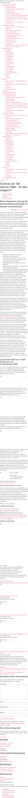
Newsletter (3, 780)
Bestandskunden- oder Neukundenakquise (16, 45)
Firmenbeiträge (9, 56)
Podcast (7, 64)
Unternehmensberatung (9, 5)
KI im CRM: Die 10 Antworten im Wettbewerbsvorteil (13, 634)
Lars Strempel (3, 756)
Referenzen (8, 87)
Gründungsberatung (10, 7)
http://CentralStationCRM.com (8, 482)
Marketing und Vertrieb (9, 25)
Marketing (8, 61)
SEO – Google (9, 69)
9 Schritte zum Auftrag (6, 769)
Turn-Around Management (16, 517)
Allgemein (7, 50)
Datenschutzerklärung (8, 790)
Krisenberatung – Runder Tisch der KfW (15, 17)
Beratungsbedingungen (6, 761)
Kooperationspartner (10, 89)
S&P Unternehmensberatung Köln (8, 509)
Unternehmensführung (11, 72)
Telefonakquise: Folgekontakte (13, 35)
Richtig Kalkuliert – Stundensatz (8, 767)
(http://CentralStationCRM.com (8, 317)
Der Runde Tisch (9, 68)
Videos (7, 76)
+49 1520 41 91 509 (5, 744)
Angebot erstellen (10, 40)
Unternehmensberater (5, 510)
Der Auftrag (8, 43)
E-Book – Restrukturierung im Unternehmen (16, 15)
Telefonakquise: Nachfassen (12, 38)
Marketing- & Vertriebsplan (12, 46)
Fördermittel (8, 58)
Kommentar (3, 684)
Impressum (5, 789)
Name (2, 701)
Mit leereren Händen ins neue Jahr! (9, 596)
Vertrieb (7, 74)
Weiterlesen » (3, 601)
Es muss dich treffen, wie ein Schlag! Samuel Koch (13, 615)
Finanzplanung (9, 54)
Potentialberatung (10, 12)
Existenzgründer (9, 53)
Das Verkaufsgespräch (11, 36)
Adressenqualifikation (11, 32)
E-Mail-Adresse (4, 707)
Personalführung (9, 63)
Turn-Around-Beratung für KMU (13, 14)
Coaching (7, 77)
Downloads (5, 90)
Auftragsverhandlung (10, 41)
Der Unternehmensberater (9, 4)
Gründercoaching (21, 515)
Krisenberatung (9, 59)
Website (2, 712)
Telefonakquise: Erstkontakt (12, 33)
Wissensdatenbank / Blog (6, 779)
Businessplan (8, 51)
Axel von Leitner (24, 209)
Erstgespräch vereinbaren (6, 743)
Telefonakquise (9, 71)
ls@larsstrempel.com (5, 746)
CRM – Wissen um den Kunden (13, 30)
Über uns (5, 79)
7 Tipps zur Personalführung (7, 771)
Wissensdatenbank (7, 48)
